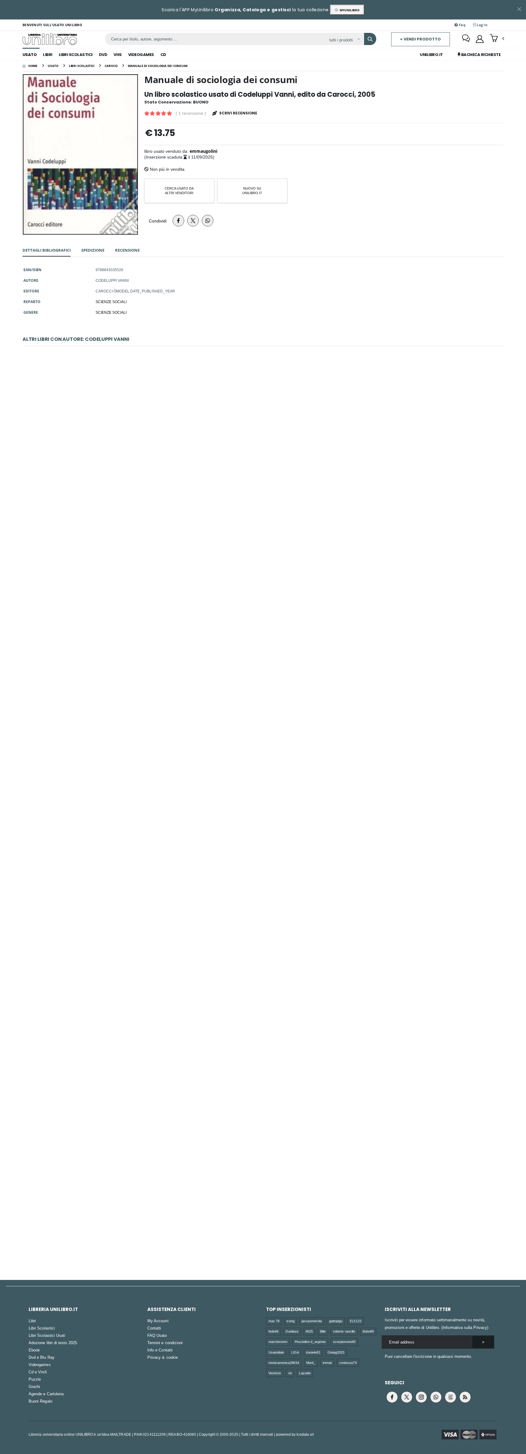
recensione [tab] (127, 250)
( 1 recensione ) (191, 113)
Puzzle (35, 1379)
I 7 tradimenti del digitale (263, 443)
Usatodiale (276, 1352)
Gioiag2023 (336, 1352)
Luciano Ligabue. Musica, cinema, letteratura (263, 1197)
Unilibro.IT (431, 55)
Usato (30, 55)
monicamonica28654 (283, 1362)
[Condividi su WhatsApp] (207, 220)
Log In (481, 25)
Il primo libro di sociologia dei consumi (263, 745)
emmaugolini (203, 151)
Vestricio (274, 1373)
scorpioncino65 (344, 1341)
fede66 (273, 1331)
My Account (158, 1320)
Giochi (34, 1386)
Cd (163, 55)
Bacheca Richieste (480, 55)
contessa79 (348, 1362)
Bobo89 (368, 1331)
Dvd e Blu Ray (41, 1357)
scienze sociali (111, 312)
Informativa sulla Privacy (465, 1327)
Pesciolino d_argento (310, 1341)
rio (290, 1373)
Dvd (103, 55)
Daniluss (292, 1331)
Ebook (34, 1350)
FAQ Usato (157, 1335)
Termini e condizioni (165, 1342)
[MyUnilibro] (480, 39)
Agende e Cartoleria (46, 1393)
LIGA (295, 1352)
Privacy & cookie (162, 1357)
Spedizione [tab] (92, 250)
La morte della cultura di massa (263, 594)
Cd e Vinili (38, 1372)
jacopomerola (312, 1321)
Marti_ (310, 1362)
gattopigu (336, 1321)
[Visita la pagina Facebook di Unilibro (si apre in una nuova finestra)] (392, 1397)
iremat (327, 1362)
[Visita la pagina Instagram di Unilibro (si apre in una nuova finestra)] (421, 1397)
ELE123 (355, 1321)
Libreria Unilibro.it (53, 1309)
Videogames (141, 55)
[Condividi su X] (193, 220)
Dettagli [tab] (47, 250)
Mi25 (309, 1331)
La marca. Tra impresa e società (263, 1046)
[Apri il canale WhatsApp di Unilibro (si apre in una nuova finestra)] (436, 1397)
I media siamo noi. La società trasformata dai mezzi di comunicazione (263, 896)
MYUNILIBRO (348, 10)
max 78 (273, 1321)
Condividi (158, 221)
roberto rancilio (344, 1331)
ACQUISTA (265, 487)
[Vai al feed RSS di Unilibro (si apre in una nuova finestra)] (465, 1397)
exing (290, 1321)
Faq (461, 25)
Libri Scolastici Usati (47, 1335)
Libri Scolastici (76, 55)
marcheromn (278, 1341)
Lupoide (304, 1373)
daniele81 (313, 1352)
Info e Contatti (160, 1350)
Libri (47, 55)
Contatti (154, 1328)
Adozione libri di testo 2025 (53, 1342)
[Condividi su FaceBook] (178, 220)
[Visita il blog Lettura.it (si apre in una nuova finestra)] (450, 1397)
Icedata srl (305, 1434)
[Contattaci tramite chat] (466, 39)
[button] (497, 38)
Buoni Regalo (40, 1401)
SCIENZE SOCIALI (111, 301)
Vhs (118, 55)
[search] (370, 39)
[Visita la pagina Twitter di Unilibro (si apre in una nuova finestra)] (406, 1397)
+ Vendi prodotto (420, 39)
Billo (323, 1331)
